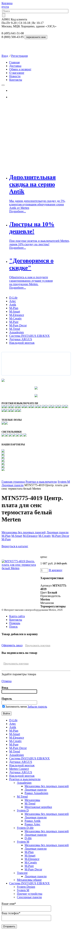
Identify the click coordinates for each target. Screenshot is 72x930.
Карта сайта (17, 616)
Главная (14, 62)
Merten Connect (19, 768)
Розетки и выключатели (41, 481)
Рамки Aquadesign (36, 793)
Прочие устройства (29, 893)
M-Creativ (15, 318)
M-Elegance (16, 315)
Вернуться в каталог (15, 546)
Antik (12, 304)
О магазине (16, 72)
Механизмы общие (29, 879)
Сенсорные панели (29, 897)
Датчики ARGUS (20, 339)
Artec (12, 301)
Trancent (22, 873)
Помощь (14, 623)
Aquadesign (16, 332)
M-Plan (13, 308)
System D (23, 810)
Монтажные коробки (38, 807)
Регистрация (19, 55)
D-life (28, 838)
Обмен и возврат (20, 69)
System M (64, 481)
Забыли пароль (37, 706)
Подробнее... (17, 211)
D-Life (13, 297)
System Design (26, 886)
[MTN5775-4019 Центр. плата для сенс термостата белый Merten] (21, 568)
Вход (5, 55)
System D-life (25, 827)
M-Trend (14, 328)
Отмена (7, 681)
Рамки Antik (33, 820)
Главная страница (13, 481)
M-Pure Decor (18, 325)
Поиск (13, 626)
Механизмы (32, 800)
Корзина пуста (7, 5)
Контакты (15, 79)
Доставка (15, 65)
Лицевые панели (13, 485)
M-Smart (14, 311)
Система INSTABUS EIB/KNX (29, 335)
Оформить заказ (12, 645)
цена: (43, 556)
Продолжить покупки (37, 645)
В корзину (55, 570)
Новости (15, 76)
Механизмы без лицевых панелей (24, 532)
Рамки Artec (32, 824)
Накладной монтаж (22, 342)
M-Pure (13, 322)
